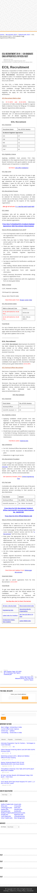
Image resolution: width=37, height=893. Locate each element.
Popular (10, 739)
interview (5, 467)
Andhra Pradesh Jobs (7, 804)
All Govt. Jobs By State (9, 606)
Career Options (14, 729)
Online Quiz (4, 731)
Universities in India (16, 732)
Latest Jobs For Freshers (10, 615)
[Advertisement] (9, 45)
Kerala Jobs (17, 811)
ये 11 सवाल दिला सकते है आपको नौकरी (24, 206)
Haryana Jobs (18, 809)
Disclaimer (30, 891)
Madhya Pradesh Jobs (7, 813)
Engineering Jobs (8, 610)
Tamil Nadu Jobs (6, 816)
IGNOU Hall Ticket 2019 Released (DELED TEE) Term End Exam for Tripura (24, 678)
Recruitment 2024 (11, 34)
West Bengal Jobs (19, 818)
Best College (5, 727)
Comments (18, 739)
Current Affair (5, 729)
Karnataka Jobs (5, 811)
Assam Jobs (17, 804)
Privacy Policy (21, 891)
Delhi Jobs (17, 808)
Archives (3, 827)
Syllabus (12, 731)
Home (2, 34)
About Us (13, 891)
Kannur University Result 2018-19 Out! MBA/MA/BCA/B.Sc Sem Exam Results (12, 763)
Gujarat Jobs (4, 809)
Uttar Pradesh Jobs (6, 818)
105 (14, 746)
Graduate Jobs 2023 (18, 62)
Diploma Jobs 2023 (24, 34)
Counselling (4, 732)
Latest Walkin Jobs (25, 621)
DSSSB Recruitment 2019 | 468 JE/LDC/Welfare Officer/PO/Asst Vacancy (15, 756)
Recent (3, 739)
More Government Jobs (26, 606)
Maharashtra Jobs (19, 813)
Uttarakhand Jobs (19, 816)
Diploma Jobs (24, 441)
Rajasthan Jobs (18, 814)
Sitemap (6, 891)
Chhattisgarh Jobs (6, 808)
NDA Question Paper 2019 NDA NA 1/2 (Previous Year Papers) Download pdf (12, 672)
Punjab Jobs (4, 814)
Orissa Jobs (17, 806)
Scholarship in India (16, 727)
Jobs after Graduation (21, 168)
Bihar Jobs (4, 806)
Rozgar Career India (26, 300)
